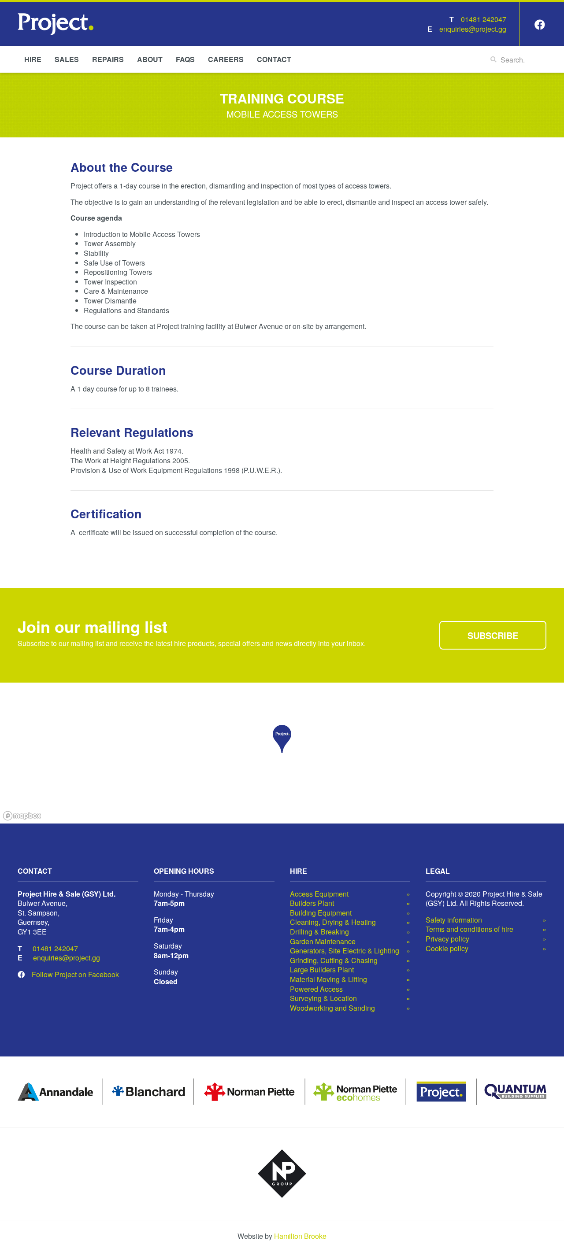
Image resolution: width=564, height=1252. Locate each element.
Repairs (108, 59)
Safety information (454, 920)
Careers (226, 59)
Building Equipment (321, 913)
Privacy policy (447, 939)
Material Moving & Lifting (328, 979)
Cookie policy (447, 948)
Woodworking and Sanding (332, 1008)
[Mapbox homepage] (22, 816)
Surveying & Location (323, 998)
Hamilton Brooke (300, 1236)
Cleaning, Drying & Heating (333, 922)
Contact (274, 59)
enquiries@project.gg (472, 29)
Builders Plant (312, 903)
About (150, 59)
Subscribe (493, 635)
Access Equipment (319, 894)
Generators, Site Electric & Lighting (344, 951)
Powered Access (316, 989)
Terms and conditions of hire (469, 929)
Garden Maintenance (323, 941)
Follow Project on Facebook (75, 974)
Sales (67, 59)
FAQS (185, 59)
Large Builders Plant (322, 970)
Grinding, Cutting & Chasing (334, 960)
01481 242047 (483, 19)
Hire (32, 59)
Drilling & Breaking (319, 932)
